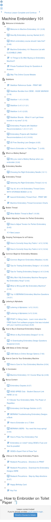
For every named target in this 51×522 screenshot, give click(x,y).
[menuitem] (1, 5)
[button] (1, 2)
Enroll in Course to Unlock (25, 515)
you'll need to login (35, 511)
